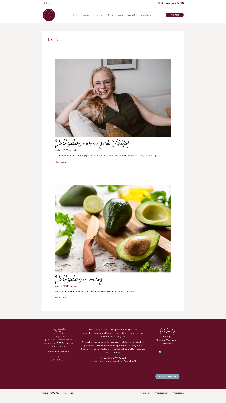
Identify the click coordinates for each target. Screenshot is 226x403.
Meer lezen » (61, 161)
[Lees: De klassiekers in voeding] (113, 229)
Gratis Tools (146, 15)
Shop (110, 15)
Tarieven (120, 15)
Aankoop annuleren (167, 376)
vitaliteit (58, 150)
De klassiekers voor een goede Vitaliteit (92, 142)
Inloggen (48, 3)
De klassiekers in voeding (79, 278)
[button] (175, 15)
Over (75, 15)
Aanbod (87, 15)
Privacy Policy (167, 344)
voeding (59, 286)
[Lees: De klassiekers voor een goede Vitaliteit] (113, 98)
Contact (131, 15)
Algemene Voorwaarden (167, 340)
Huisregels (167, 337)
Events (99, 15)
